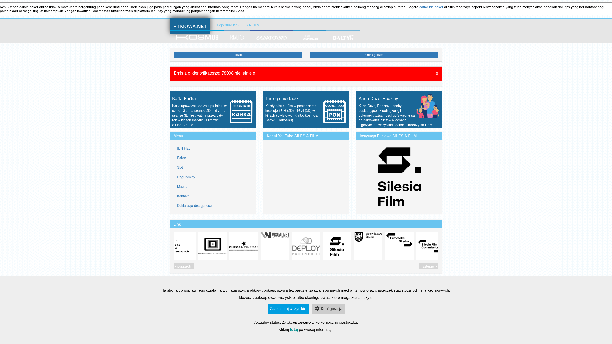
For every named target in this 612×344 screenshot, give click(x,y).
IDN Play (183, 148)
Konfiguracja (331, 309)
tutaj (294, 330)
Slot (180, 167)
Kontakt (183, 196)
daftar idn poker (431, 7)
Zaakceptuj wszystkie (288, 309)
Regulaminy (186, 176)
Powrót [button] (238, 55)
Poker (181, 157)
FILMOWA (190, 26)
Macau (182, 186)
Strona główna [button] (374, 55)
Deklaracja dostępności (194, 205)
